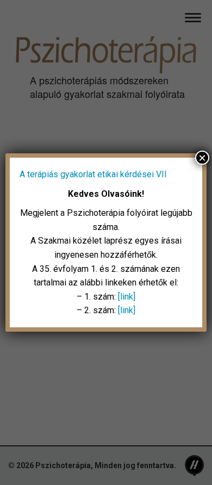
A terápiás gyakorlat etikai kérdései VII (93, 174)
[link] (126, 296)
